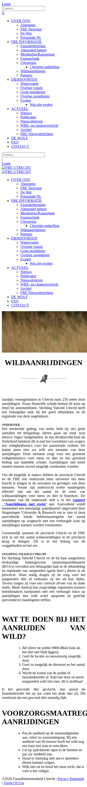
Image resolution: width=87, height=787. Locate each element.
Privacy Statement (71, 779)
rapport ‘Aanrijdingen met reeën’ (43, 502)
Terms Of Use (13, 783)
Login (6, 4)
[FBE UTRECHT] (16, 168)
